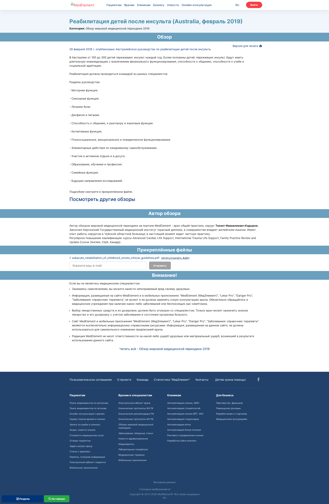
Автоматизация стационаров (183, 419)
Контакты (202, 379)
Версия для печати (246, 46)
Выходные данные (164, 482)
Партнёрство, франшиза (229, 403)
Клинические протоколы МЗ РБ (136, 419)
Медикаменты (126, 444)
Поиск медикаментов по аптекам (88, 408)
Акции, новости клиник (82, 429)
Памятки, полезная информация (87, 457)
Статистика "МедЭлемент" (172, 379)
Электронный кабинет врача (134, 403)
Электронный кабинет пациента (88, 462)
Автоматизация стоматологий (183, 408)
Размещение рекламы (228, 408)
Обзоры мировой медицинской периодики (135, 426)
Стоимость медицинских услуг (87, 435)
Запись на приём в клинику (85, 424)
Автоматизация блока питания (184, 429)
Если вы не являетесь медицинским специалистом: (104, 283)
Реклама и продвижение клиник (185, 435)
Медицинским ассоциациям (231, 419)
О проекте (124, 379)
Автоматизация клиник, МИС (183, 403)
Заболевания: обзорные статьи (135, 433)
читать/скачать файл (175, 258)
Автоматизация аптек (179, 424)
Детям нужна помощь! (230, 379)
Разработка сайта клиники (181, 440)
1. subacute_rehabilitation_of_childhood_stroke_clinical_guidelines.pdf (114, 258)
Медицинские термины (131, 454)
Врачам (129, 5)
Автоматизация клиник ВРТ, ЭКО (185, 413)
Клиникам (143, 5)
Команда (142, 379)
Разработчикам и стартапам (231, 413)
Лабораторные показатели (133, 449)
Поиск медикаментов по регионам (89, 403)
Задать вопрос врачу (81, 446)
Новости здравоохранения (133, 438)
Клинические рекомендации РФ (136, 413)
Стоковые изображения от (155, 489)
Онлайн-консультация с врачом (87, 413)
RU (237, 5)
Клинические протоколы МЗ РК (135, 408)
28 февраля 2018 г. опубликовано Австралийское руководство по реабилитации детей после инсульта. (140, 49)
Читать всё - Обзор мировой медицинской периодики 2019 (164, 349)
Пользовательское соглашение (91, 379)
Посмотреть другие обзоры (102, 199)
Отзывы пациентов (80, 440)
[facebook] (258, 380)
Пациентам (113, 5)
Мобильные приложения (84, 467)
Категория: (77, 28)
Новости (173, 5)
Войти (254, 4)
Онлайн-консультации (197, 5)
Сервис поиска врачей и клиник (87, 419)
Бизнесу (158, 5)
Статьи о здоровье (80, 451)
